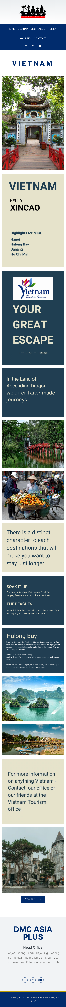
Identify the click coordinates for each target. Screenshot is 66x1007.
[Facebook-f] (26, 45)
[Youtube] (39, 45)
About (42, 28)
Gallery (25, 38)
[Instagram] (33, 45)
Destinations (27, 28)
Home (11, 28)
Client (54, 28)
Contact (40, 38)
